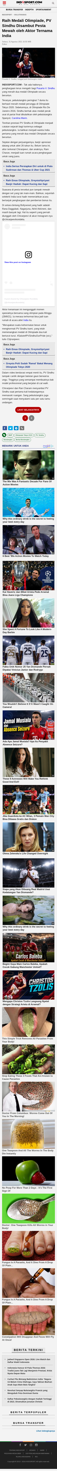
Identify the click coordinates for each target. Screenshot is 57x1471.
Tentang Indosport (17, 1450)
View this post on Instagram (17, 262)
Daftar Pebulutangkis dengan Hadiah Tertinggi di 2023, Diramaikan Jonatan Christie (29, 1400)
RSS (36, 1456)
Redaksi (32, 1450)
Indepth (29, 9)
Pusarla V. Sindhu (46, 88)
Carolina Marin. (20, 118)
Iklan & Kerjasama (23, 1456)
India (26, 320)
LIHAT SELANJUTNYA (28, 410)
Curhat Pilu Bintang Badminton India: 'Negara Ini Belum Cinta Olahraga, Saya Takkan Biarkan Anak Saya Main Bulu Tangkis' (29, 1382)
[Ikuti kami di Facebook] (20, 1445)
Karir (42, 1450)
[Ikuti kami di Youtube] (36, 1445)
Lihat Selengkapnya (45, 1431)
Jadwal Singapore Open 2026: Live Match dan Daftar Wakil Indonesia (28, 1360)
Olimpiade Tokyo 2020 (23, 435)
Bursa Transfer (14, 9)
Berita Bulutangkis (22, 440)
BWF (10, 435)
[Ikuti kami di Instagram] (31, 1445)
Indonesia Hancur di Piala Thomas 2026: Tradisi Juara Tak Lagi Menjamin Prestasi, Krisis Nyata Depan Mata (29, 1370)
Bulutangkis (8, 440)
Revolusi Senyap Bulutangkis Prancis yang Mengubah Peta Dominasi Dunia (27, 1391)
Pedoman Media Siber (12, 1453)
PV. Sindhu (40, 435)
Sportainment (43, 9)
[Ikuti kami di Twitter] (25, 1445)
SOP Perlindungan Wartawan (37, 1453)
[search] (53, 3)
